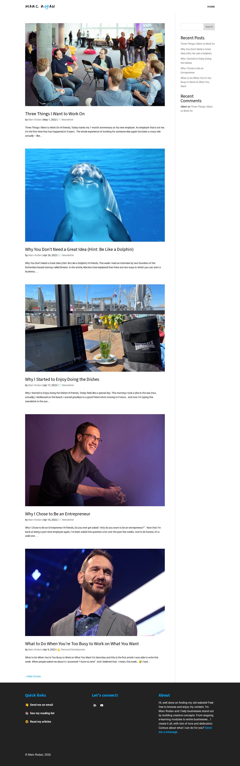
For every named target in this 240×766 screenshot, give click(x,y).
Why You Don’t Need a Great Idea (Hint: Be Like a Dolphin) (79, 249)
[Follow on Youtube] (102, 705)
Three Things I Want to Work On (55, 113)
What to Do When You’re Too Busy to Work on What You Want (82, 643)
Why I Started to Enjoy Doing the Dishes (62, 379)
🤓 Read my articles (38, 721)
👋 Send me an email (39, 704)
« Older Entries (33, 676)
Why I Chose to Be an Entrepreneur (57, 514)
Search (209, 26)
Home (211, 6)
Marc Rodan (35, 119)
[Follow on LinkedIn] (95, 705)
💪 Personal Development (71, 649)
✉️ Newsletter (65, 119)
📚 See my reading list (39, 713)
